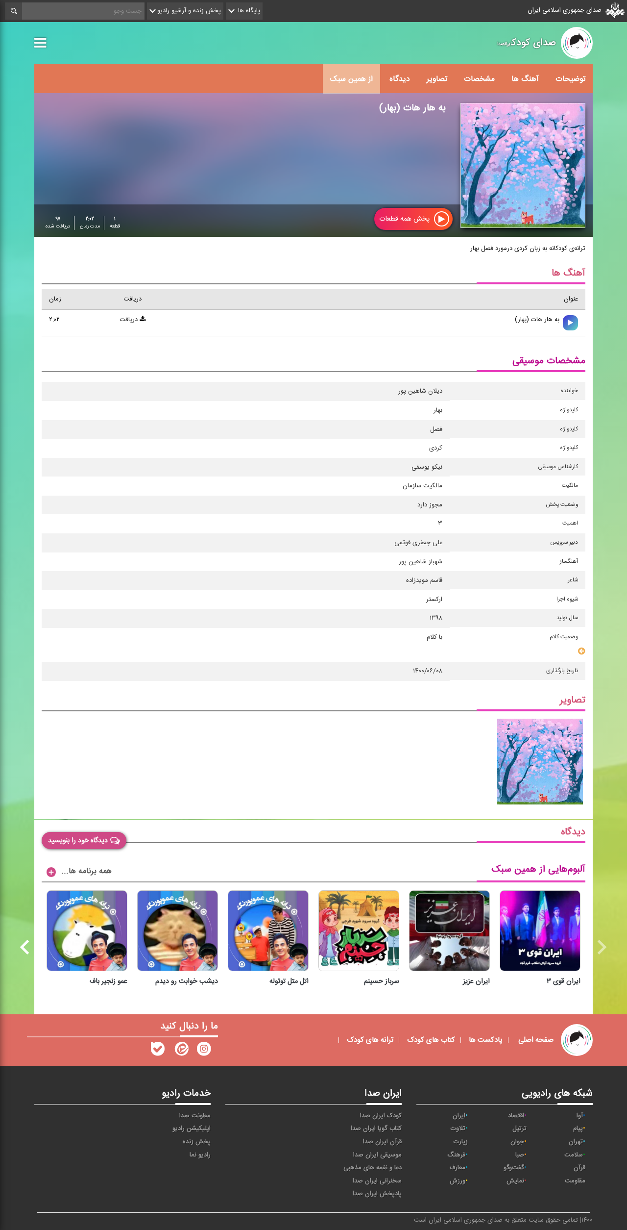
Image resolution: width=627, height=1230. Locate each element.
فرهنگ (456, 1155)
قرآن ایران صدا (382, 1141)
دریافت (130, 319)
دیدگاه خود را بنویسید (78, 840)
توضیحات (570, 79)
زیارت (461, 1141)
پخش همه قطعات (405, 219)
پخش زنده (197, 1141)
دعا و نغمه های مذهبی (372, 1167)
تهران (576, 1141)
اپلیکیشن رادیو (191, 1128)
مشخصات (479, 79)
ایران (459, 1115)
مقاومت (575, 1181)
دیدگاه (399, 79)
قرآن (579, 1167)
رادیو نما (200, 1155)
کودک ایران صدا (381, 1115)
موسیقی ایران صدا (377, 1155)
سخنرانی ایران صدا (377, 1181)
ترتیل (519, 1128)
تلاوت (458, 1128)
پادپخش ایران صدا (377, 1193)
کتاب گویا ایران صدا (376, 1128)
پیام (578, 1128)
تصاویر (437, 79)
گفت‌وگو (514, 1167)
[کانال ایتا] (180, 1051)
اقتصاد (516, 1115)
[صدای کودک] (204, 1051)
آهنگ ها (525, 79)
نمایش (515, 1181)
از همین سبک (351, 79)
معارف (457, 1167)
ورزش (457, 1181)
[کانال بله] (157, 1051)
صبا (519, 1155)
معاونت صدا (195, 1115)
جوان (517, 1141)
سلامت (573, 1155)
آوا (580, 1115)
